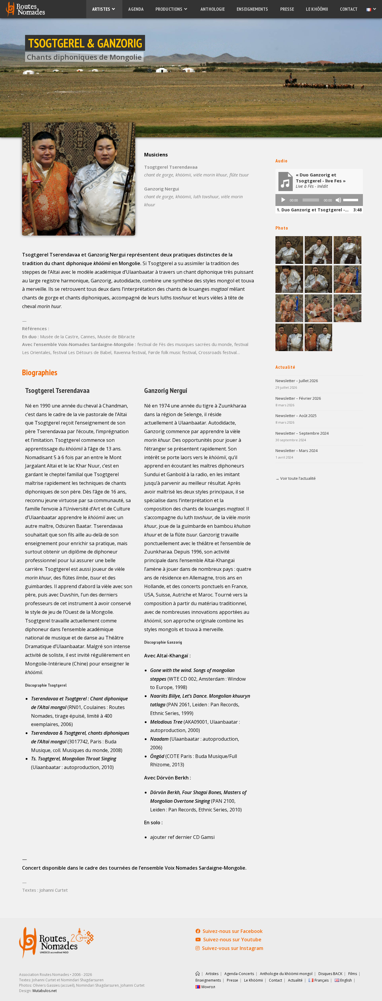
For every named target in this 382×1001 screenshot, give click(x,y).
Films (352, 973)
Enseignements (208, 980)
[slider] (351, 199)
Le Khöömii (253, 980)
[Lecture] (283, 200)
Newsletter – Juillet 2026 (296, 380)
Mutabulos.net (45, 990)
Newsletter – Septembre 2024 (302, 433)
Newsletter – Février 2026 (298, 398)
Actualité (295, 980)
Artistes (212, 973)
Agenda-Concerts (239, 973)
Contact (275, 980)
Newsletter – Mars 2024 (296, 450)
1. (313, 210)
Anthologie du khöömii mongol (286, 973)
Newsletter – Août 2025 (296, 415)
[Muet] (338, 200)
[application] (319, 200)
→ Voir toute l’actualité (295, 478)
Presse (232, 980)
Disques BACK (330, 973)
